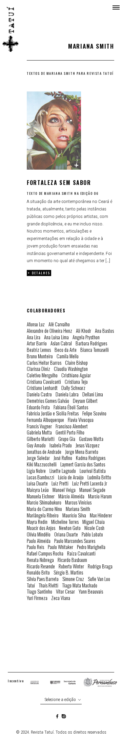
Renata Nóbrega (40, 560)
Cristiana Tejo (76, 382)
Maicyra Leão (38, 490)
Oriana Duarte (66, 534)
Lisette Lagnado (62, 471)
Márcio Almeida (71, 496)
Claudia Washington (71, 369)
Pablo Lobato (92, 534)
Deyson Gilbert (85, 401)
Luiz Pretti (60, 483)
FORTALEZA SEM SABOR (59, 183)
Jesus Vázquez (88, 445)
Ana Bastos (104, 331)
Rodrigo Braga (100, 566)
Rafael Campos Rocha (45, 553)
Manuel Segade (92, 490)
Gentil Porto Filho (70, 432)
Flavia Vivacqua (81, 420)
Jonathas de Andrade (44, 452)
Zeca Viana (60, 598)
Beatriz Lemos (39, 350)
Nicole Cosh (94, 528)
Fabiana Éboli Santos (71, 407)
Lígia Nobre (36, 471)
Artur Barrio (37, 343)
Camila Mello (68, 356)
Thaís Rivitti (48, 585)
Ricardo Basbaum (72, 560)
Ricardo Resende (41, 566)
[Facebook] (57, 717)
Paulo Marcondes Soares (74, 541)
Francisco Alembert (72, 426)
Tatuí (31, 585)
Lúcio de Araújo (71, 477)
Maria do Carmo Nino (44, 509)
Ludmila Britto (99, 477)
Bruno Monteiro (40, 356)
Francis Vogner (39, 426)
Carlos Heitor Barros (44, 363)
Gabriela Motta (39, 432)
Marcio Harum (100, 496)
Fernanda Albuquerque (45, 420)
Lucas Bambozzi (40, 477)
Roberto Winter (71, 566)
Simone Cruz (73, 579)
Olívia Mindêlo (38, 534)
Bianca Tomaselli (94, 350)
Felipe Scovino (94, 413)
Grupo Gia (66, 439)
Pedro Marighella (91, 547)
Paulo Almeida (38, 541)
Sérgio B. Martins (68, 572)
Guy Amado (36, 445)
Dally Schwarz (73, 388)
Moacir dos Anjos (41, 528)
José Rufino (63, 458)
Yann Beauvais (91, 591)
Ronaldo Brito (38, 572)
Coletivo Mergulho (42, 375)
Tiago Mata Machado (79, 585)
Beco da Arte (66, 350)
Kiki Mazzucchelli (42, 464)
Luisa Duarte (37, 483)
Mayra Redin (37, 522)
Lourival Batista (93, 471)
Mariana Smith (58, 193)
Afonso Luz (36, 324)
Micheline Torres (65, 522)
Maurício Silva (74, 515)
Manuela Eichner (41, 496)
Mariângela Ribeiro (43, 515)
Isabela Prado (60, 445)
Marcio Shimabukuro (44, 502)
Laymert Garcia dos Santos (82, 464)
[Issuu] (64, 717)
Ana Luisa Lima (56, 337)
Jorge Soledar (38, 458)
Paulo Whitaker (60, 547)
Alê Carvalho (59, 324)
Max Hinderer (101, 515)
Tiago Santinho (39, 591)
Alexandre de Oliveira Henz (49, 331)
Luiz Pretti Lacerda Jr (89, 483)
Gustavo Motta (91, 439)
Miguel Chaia (93, 522)
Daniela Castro (39, 394)
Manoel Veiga (64, 490)
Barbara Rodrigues (91, 343)
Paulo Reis (35, 547)
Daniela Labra (67, 394)
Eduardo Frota (38, 407)
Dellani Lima (92, 394)
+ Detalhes (39, 272)
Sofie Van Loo (99, 579)
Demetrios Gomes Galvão (48, 401)
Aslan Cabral (61, 343)
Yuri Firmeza (37, 598)
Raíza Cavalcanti (81, 553)
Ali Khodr (83, 331)
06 (96, 193)
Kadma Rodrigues (90, 458)
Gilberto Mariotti (41, 439)
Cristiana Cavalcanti (44, 382)
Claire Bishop (76, 363)
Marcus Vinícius (78, 502)
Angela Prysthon (86, 337)
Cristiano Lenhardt (42, 388)
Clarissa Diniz (38, 369)
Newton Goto (70, 528)
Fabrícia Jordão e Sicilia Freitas (53, 413)
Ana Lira (33, 337)
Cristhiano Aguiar (76, 375)
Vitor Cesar (65, 591)
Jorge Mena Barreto (81, 452)
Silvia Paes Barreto (43, 579)
